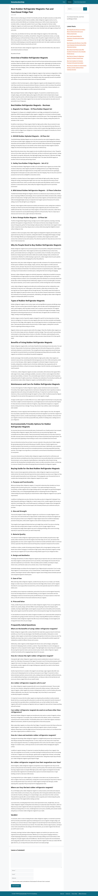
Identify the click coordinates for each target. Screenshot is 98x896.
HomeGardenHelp (17, 2)
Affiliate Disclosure (82, 893)
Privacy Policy (74, 893)
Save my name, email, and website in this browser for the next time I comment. (31, 881)
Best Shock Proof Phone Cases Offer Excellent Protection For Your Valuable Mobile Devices (76, 51)
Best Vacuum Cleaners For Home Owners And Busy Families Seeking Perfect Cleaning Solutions (76, 67)
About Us (62, 893)
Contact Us (68, 893)
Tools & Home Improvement (80, 2)
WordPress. (34, 893)
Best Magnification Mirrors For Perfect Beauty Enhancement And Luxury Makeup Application (76, 31)
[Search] (85, 9)
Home (64, 2)
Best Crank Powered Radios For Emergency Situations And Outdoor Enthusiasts (75, 38)
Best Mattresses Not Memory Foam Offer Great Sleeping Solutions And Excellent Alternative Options (76, 45)
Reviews (69, 2)
